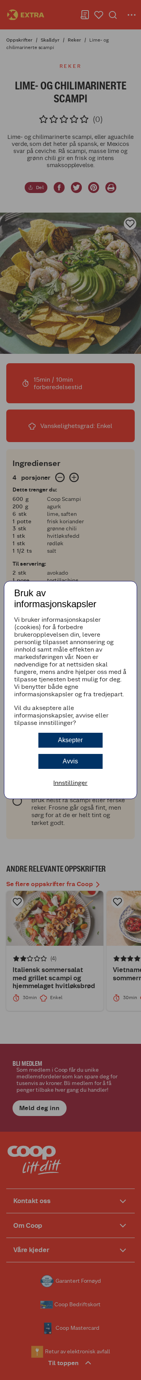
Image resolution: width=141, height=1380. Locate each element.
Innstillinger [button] (70, 782)
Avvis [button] (70, 761)
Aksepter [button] (70, 740)
